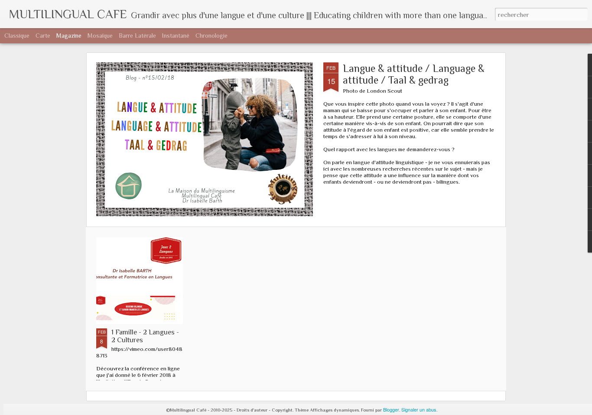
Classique (16, 35)
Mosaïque (100, 35)
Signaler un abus (418, 409)
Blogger (391, 409)
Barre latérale (137, 35)
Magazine (68, 35)
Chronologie (211, 35)
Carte (43, 35)
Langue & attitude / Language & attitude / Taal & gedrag (414, 74)
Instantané (175, 35)
